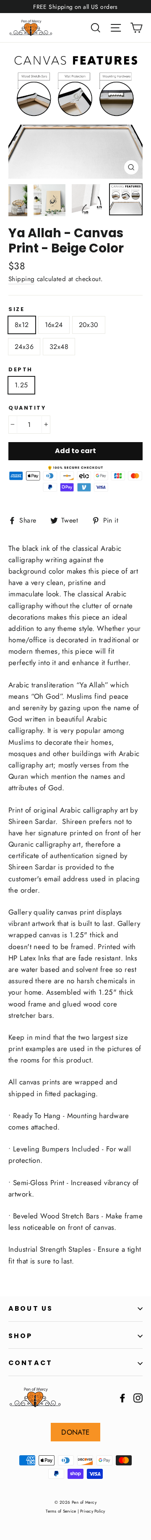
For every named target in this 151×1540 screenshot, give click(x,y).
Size (16, 309)
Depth (20, 369)
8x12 (22, 325)
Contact (30, 1363)
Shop (20, 1336)
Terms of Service (61, 1511)
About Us (30, 1308)
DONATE (75, 1432)
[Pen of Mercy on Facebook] (122, 1397)
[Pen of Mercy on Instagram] (138, 1397)
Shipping (21, 279)
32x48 (58, 346)
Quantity (27, 408)
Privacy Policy (92, 1511)
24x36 (24, 346)
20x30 (89, 325)
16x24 (54, 325)
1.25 (21, 385)
